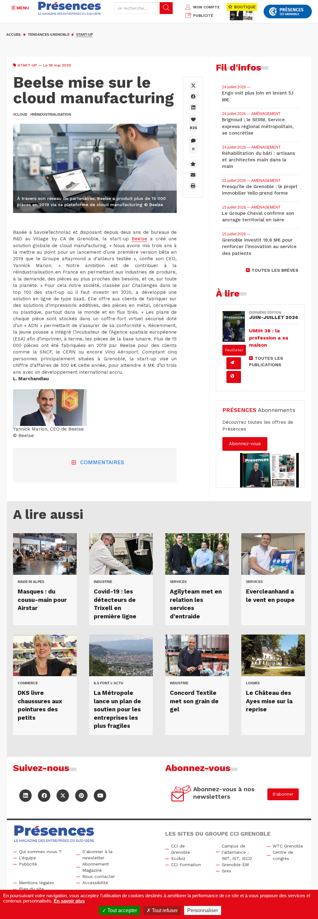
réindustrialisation (50, 114)
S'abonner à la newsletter (97, 854)
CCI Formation (186, 864)
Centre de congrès (283, 855)
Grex (226, 870)
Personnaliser (202, 910)
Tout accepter (121, 910)
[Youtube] (100, 795)
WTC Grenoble (288, 845)
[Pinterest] (81, 795)
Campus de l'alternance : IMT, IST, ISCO (237, 852)
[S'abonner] (181, 794)
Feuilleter (234, 350)
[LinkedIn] (25, 795)
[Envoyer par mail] (193, 175)
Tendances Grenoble (49, 34)
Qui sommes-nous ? (40, 851)
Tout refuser (164, 910)
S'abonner (283, 794)
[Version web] (233, 377)
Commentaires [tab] (102, 462)
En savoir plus (69, 900)
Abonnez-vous (245, 443)
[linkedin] (193, 107)
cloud (20, 114)
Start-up (84, 34)
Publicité (28, 863)
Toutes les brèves (275, 270)
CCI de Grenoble (180, 849)
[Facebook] (193, 96)
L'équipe (27, 857)
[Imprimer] (193, 186)
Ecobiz (178, 858)
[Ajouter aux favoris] (193, 164)
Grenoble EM (235, 864)
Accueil (13, 34)
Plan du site (31, 888)
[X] (193, 86)
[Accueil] (69, 8)
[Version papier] (233, 363)
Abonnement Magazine (95, 867)
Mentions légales (36, 882)
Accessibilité (95, 882)
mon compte (206, 7)
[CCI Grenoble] (288, 12)
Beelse (139, 239)
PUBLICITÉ (203, 15)
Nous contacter (98, 876)
